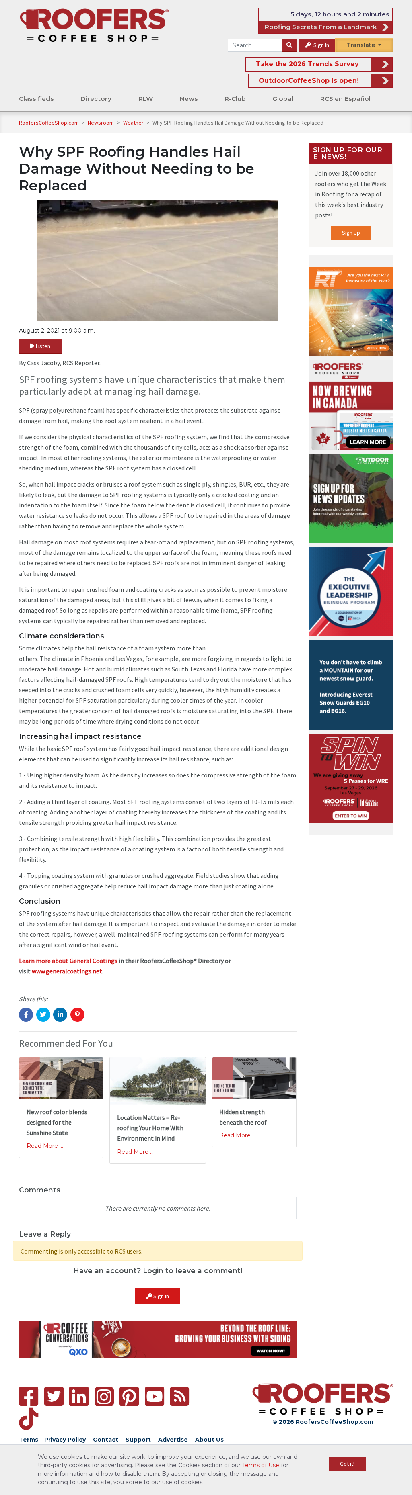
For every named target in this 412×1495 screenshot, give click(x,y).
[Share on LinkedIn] (60, 1015)
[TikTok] (28, 1419)
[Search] (289, 45)
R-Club (235, 98)
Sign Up (351, 232)
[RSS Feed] (179, 1396)
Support (138, 1439)
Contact (105, 1439)
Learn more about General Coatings (68, 961)
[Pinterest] (129, 1396)
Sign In (320, 45)
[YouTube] (154, 1396)
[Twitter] (54, 1396)
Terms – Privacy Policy (52, 1439)
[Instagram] (104, 1396)
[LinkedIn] (79, 1396)
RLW (145, 98)
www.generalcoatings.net (67, 971)
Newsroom (101, 122)
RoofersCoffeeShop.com (49, 122)
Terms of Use (260, 1465)
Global (282, 98)
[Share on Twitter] (43, 1015)
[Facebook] (28, 1396)
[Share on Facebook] (26, 1015)
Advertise (173, 1439)
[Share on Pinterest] (77, 1015)
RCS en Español (345, 98)
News (189, 98)
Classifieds (36, 98)
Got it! (347, 1463)
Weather (134, 122)
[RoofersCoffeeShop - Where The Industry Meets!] (94, 25)
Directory (95, 98)
